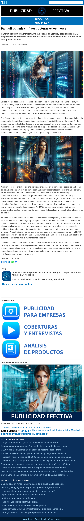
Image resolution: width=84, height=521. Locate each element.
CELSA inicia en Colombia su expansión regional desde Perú (31, 450)
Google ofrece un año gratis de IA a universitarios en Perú (29, 442)
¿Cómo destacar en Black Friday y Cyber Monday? (55, 430)
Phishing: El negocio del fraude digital (19, 502)
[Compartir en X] (6, 262)
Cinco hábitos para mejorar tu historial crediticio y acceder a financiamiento (38, 460)
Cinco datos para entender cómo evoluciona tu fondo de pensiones (34, 446)
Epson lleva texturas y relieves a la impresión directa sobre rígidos (33, 467)
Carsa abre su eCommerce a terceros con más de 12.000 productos (34, 475)
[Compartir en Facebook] (2, 262)
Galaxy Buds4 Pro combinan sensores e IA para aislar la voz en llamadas (37, 471)
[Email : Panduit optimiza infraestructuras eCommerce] (16, 262)
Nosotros (27, 519)
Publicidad (40, 519)
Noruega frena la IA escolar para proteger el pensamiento (29, 512)
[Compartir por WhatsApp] (12, 262)
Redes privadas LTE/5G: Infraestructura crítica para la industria (32, 509)
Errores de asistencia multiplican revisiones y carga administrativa (33, 453)
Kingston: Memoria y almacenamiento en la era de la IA (28, 491)
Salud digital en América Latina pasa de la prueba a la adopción (32, 484)
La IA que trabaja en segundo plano (18, 498)
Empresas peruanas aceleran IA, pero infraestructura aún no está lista (35, 464)
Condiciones (54, 519)
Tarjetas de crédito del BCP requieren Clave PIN (27, 427)
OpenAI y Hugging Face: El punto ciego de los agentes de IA (31, 487)
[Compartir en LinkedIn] (9, 262)
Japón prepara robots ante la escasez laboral (23, 494)
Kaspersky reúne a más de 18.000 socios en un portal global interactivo (36, 457)
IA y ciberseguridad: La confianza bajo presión (23, 505)
